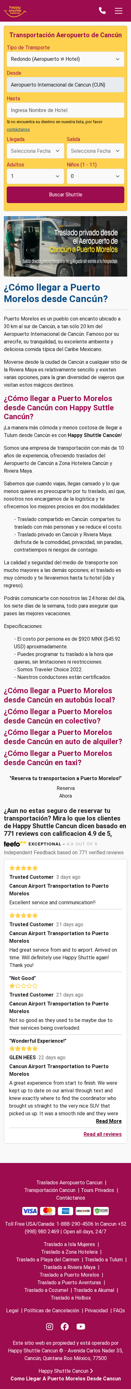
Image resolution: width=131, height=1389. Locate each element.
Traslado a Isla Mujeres (69, 1244)
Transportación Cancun (49, 1190)
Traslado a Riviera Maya (69, 1267)
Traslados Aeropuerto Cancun (69, 1183)
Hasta (13, 98)
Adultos (15, 165)
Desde (14, 73)
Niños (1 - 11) (82, 165)
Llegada (15, 139)
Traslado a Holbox (71, 1298)
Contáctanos (70, 1198)
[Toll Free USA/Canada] (102, 11)
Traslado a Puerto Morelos (69, 1275)
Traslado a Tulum (104, 1260)
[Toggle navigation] (118, 11)
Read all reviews (103, 1134)
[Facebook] (64, 1327)
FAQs (119, 1311)
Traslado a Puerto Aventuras (69, 1283)
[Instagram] (49, 1327)
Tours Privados (97, 1190)
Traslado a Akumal (93, 1290)
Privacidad (96, 1311)
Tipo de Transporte (28, 48)
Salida (73, 139)
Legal (12, 1311)
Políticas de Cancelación (51, 1311)
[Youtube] (80, 1327)
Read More (109, 1121)
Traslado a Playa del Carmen (47, 1260)
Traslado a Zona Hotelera (69, 1252)
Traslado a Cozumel (46, 1290)
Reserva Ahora (66, 792)
